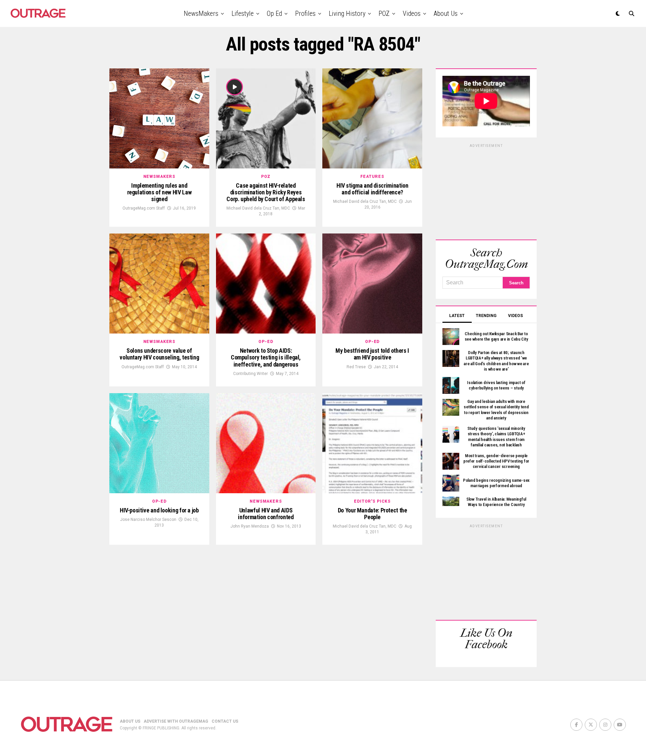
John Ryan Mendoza (249, 526)
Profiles (305, 13)
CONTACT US (225, 721)
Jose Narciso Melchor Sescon (148, 519)
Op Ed (274, 13)
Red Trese (356, 367)
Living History (347, 13)
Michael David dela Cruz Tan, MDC (258, 208)
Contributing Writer (250, 373)
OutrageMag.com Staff (143, 208)
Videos (412, 13)
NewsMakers (201, 13)
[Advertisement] (486, 191)
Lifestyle (242, 13)
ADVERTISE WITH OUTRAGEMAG (176, 721)
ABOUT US (130, 721)
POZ (384, 13)
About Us (446, 13)
